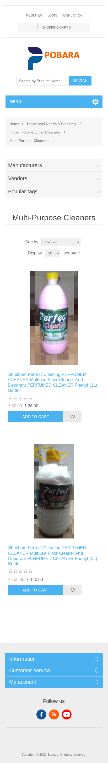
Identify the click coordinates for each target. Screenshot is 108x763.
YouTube (67, 714)
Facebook (41, 714)
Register (34, 15)
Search (80, 81)
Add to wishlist (72, 416)
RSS (54, 714)
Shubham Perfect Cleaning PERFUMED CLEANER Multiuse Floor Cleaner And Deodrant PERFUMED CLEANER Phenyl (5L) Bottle (52, 555)
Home (14, 124)
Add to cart (35, 416)
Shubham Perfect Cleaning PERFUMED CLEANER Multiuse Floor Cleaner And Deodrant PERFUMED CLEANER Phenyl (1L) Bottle (52, 382)
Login (52, 15)
